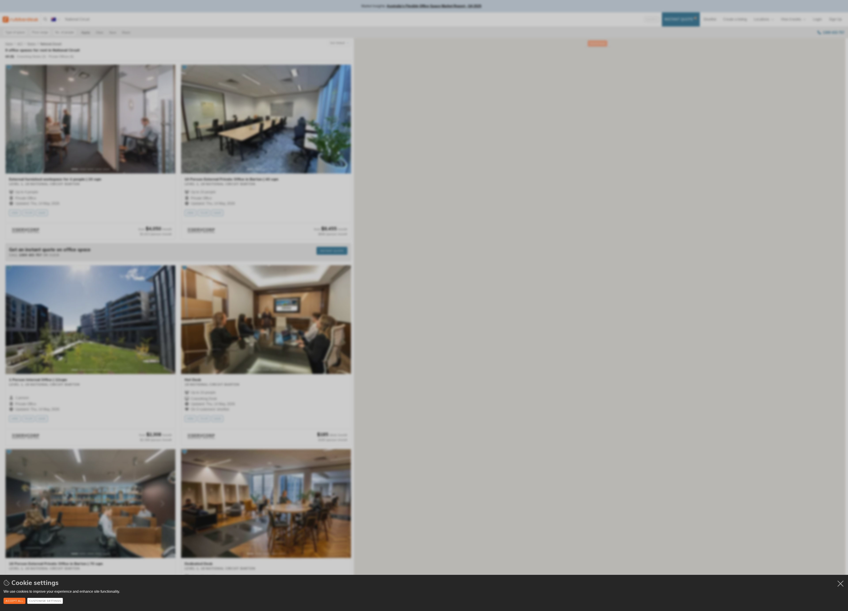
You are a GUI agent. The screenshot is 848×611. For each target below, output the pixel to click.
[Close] (840, 583)
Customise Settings (45, 600)
